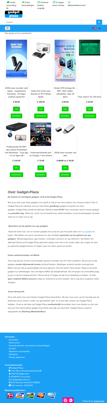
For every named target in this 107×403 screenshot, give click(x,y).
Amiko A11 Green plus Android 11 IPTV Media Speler (41, 94)
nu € (65, 161)
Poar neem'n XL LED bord (89, 97)
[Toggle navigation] (7, 28)
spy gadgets (87, 231)
